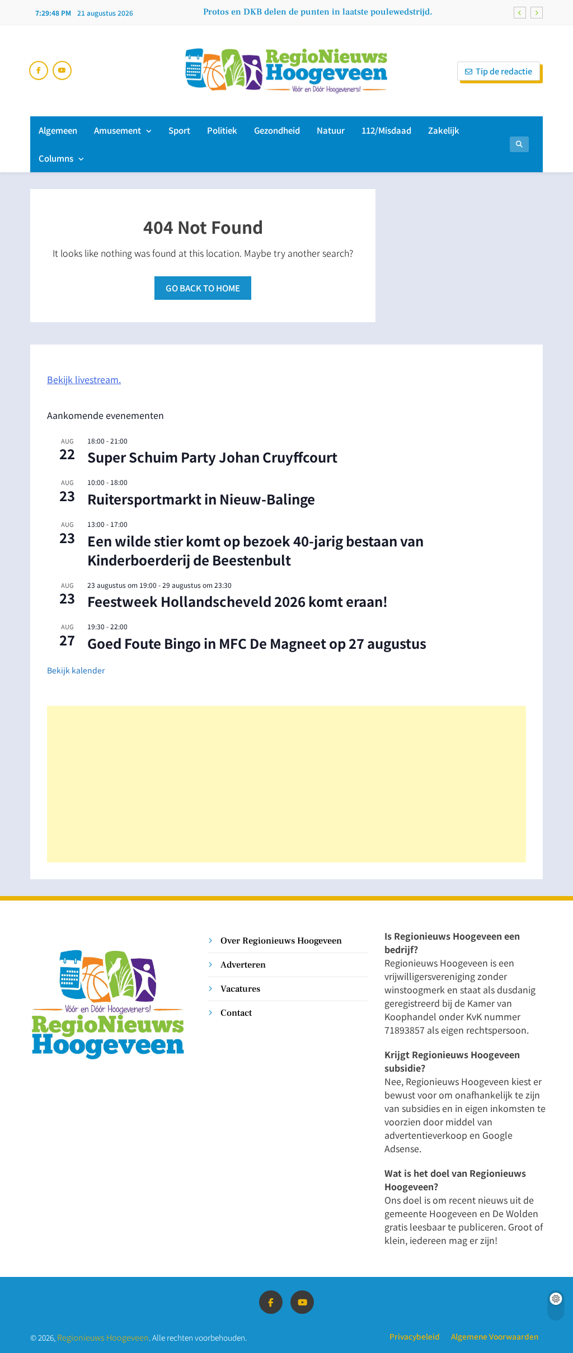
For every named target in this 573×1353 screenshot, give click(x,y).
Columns (56, 158)
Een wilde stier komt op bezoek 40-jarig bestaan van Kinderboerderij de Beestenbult (255, 550)
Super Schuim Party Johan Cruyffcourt (212, 456)
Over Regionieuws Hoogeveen (281, 940)
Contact (236, 1013)
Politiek (222, 130)
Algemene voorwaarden (494, 1336)
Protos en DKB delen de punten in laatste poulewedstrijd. (318, 11)
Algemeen (58, 130)
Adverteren (243, 964)
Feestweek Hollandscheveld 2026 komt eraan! (237, 601)
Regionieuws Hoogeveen (103, 1337)
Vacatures (240, 988)
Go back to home (203, 288)
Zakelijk (443, 130)
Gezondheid (277, 130)
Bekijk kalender (76, 670)
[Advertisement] (286, 784)
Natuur (331, 130)
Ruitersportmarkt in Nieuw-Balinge (201, 498)
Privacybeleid (414, 1336)
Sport (179, 130)
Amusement (117, 130)
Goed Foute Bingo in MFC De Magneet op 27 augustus (256, 643)
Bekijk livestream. (84, 379)
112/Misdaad (386, 130)
